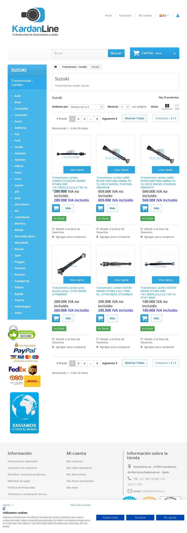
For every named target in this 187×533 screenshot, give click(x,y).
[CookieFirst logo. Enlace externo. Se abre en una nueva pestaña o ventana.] (4, 508)
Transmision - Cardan (22, 82)
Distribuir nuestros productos (27, 474)
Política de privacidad (80, 505)
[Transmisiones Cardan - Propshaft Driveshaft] (35, 23)
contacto (125, 15)
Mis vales (72, 487)
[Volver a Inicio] (55, 67)
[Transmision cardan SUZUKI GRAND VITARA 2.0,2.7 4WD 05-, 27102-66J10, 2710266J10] (115, 264)
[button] (8, 505)
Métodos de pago (19, 481)
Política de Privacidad (21, 487)
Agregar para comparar (71, 237)
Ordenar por (60, 106)
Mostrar (113, 106)
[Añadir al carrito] (56, 208)
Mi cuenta (145, 15)
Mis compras (75, 461)
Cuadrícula (167, 108)
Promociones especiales (23, 461)
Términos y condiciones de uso (27, 494)
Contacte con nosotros (22, 468)
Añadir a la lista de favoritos (66, 230)
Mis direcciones (76, 474)
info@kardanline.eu (153, 491)
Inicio (108, 15)
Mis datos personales (80, 481)
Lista (177, 108)
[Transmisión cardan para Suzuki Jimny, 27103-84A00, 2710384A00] (71, 264)
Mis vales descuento (79, 468)
